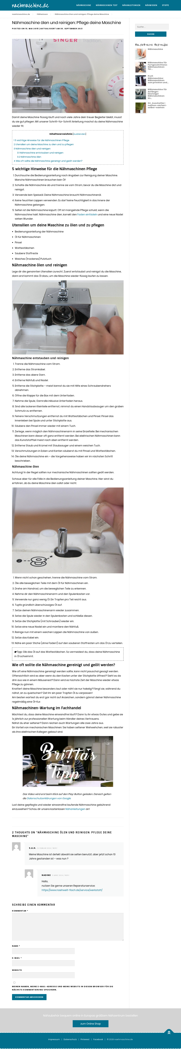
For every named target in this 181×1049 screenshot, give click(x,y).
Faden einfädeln (87, 214)
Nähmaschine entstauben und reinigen (40, 152)
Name (16, 946)
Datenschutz (70, 1039)
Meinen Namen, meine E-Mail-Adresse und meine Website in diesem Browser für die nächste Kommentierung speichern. (62, 988)
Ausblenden (79, 134)
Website (17, 970)
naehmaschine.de (30, 6)
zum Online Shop (90, 1023)
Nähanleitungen (131, 5)
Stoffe (165, 5)
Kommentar (20, 910)
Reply (55, 848)
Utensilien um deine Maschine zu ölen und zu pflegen (44, 144)
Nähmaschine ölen (29, 156)
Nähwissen (151, 5)
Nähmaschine (83, 5)
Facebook (98, 1039)
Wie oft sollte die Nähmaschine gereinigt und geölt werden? (48, 161)
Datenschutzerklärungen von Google (49, 798)
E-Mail (17, 958)
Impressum (54, 1039)
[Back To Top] (169, 1033)
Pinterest (85, 1039)
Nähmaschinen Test (107, 5)
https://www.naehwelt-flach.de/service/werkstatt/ (72, 890)
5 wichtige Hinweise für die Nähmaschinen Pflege (41, 140)
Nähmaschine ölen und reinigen (32, 148)
